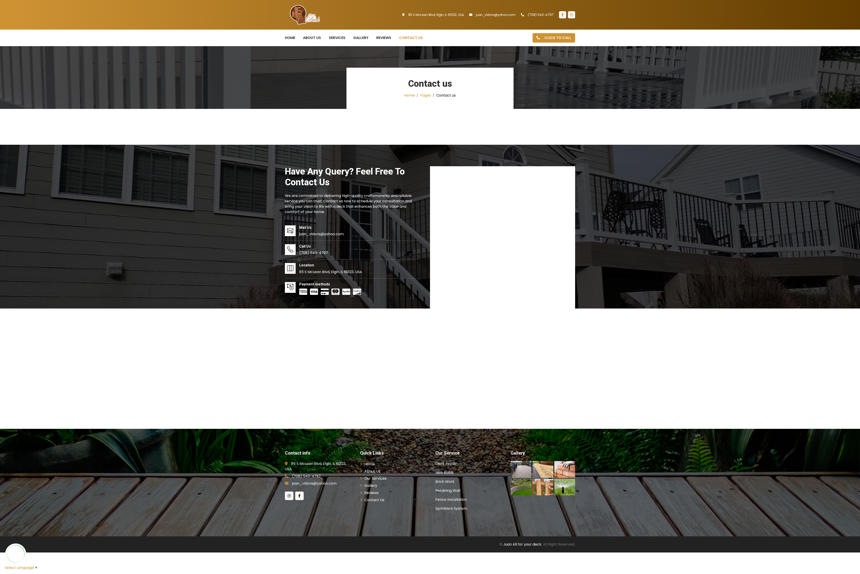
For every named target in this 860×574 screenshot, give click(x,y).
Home (290, 37)
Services (337, 37)
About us (312, 37)
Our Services (375, 478)
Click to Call (557, 37)
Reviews (383, 37)
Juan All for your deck (522, 544)
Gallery (360, 37)
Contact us (411, 37)
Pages (425, 95)
